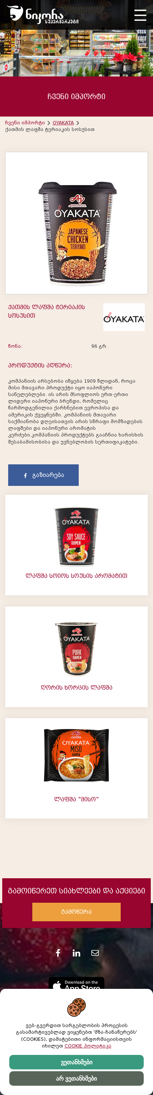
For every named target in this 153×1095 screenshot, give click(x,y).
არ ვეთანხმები (76, 1078)
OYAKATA (63, 122)
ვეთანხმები (76, 1062)
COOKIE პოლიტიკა (88, 1046)
